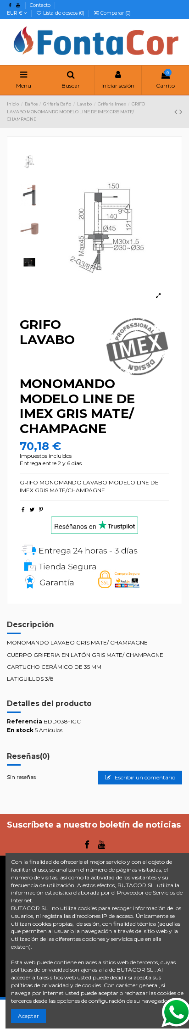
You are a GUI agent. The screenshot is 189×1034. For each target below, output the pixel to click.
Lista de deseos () (64, 13)
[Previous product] (176, 112)
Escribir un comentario (144, 777)
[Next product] (180, 112)
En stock (20, 730)
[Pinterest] (41, 509)
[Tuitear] (31, 509)
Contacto (40, 5)
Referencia (24, 721)
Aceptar (28, 1015)
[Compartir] (23, 509)
